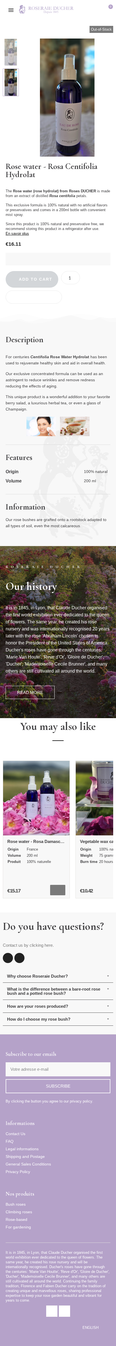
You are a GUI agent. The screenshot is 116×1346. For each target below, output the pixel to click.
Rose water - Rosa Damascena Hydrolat (46, 841)
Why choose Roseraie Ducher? (37, 976)
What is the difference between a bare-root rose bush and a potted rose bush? (53, 991)
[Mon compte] (100, 10)
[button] (89, 10)
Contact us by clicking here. (28, 945)
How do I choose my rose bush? (38, 1019)
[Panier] (108, 10)
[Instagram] (19, 958)
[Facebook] (8, 958)
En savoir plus (17, 233)
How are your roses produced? (37, 1006)
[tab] (58, 976)
